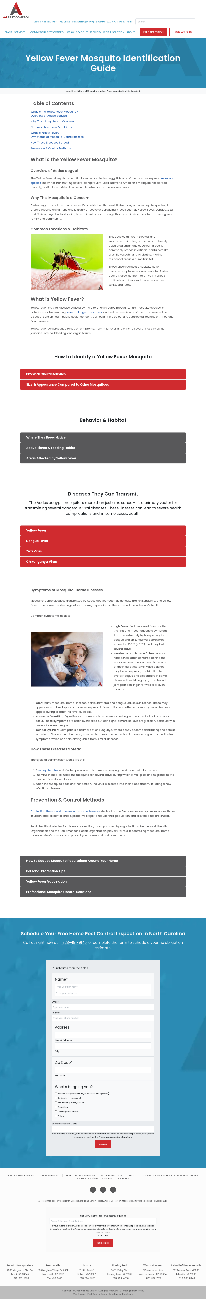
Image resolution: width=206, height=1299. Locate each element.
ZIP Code (60, 1075)
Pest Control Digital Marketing (102, 1294)
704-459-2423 (54, 1278)
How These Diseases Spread (50, 142)
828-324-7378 (87, 1278)
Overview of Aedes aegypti (49, 116)
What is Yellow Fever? (45, 133)
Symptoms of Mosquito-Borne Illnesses (57, 137)
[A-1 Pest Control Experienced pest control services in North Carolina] (16, 10)
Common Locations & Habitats (51, 127)
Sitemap (124, 1290)
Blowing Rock (141, 1201)
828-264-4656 (121, 1278)
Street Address (63, 1040)
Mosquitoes (93, 91)
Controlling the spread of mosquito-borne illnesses (65, 811)
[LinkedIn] (103, 1189)
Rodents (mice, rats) (69, 1098)
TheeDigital (127, 1294)
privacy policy (103, 1232)
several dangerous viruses (84, 312)
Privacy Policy (137, 1290)
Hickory (100, 1201)
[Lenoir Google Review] (113, 1189)
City (57, 1051)
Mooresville (127, 1201)
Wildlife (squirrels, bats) (71, 1102)
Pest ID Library (79, 91)
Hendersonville (160, 1201)
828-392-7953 (21, 1278)
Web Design (79, 1294)
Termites (63, 1107)
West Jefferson (113, 1201)
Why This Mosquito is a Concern (52, 121)
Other (61, 1116)
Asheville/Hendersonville (186, 1265)
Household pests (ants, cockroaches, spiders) (83, 1093)
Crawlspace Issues (68, 1111)
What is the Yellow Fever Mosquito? (54, 112)
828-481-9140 (74, 942)
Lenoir (93, 1201)
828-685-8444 (187, 1278)
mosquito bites (48, 770)
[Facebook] (93, 1189)
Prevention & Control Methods (51, 148)
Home (68, 91)
